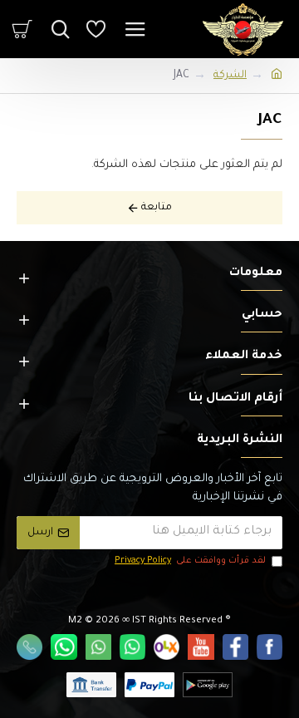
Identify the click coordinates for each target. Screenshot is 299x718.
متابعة (156, 208)
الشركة (230, 75)
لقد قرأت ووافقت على (190, 561)
